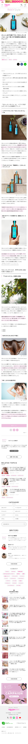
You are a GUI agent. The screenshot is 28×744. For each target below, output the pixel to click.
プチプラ (8, 580)
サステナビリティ (18, 733)
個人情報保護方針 (10, 727)
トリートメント (15, 486)
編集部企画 (20, 571)
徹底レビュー (4, 59)
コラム (2, 518)
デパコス (14, 583)
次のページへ (14, 425)
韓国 (23, 573)
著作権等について (18, 727)
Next (24, 432)
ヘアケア (8, 57)
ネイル (16, 515)
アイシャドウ (14, 576)
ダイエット (8, 583)
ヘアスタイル (13, 475)
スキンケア (3, 507)
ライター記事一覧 (14, 450)
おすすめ (8, 486)
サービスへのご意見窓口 (16, 712)
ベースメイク (18, 507)
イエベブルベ (20, 578)
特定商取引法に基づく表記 (13, 714)
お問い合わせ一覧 (11, 733)
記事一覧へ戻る (14, 457)
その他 (16, 518)
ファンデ (20, 583)
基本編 (8, 475)
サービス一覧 (4, 733)
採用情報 (24, 727)
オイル (10, 59)
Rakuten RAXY (8, 5)
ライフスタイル (11, 585)
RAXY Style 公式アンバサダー (9, 573)
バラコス (15, 59)
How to (3, 475)
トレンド (22, 576)
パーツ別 (14, 580)
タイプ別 (18, 585)
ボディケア (17, 511)
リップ (6, 578)
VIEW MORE (14, 564)
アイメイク (3, 511)
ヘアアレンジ (20, 475)
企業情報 (3, 727)
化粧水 (20, 580)
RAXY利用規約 (8, 712)
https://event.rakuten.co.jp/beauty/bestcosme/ (10, 264)
